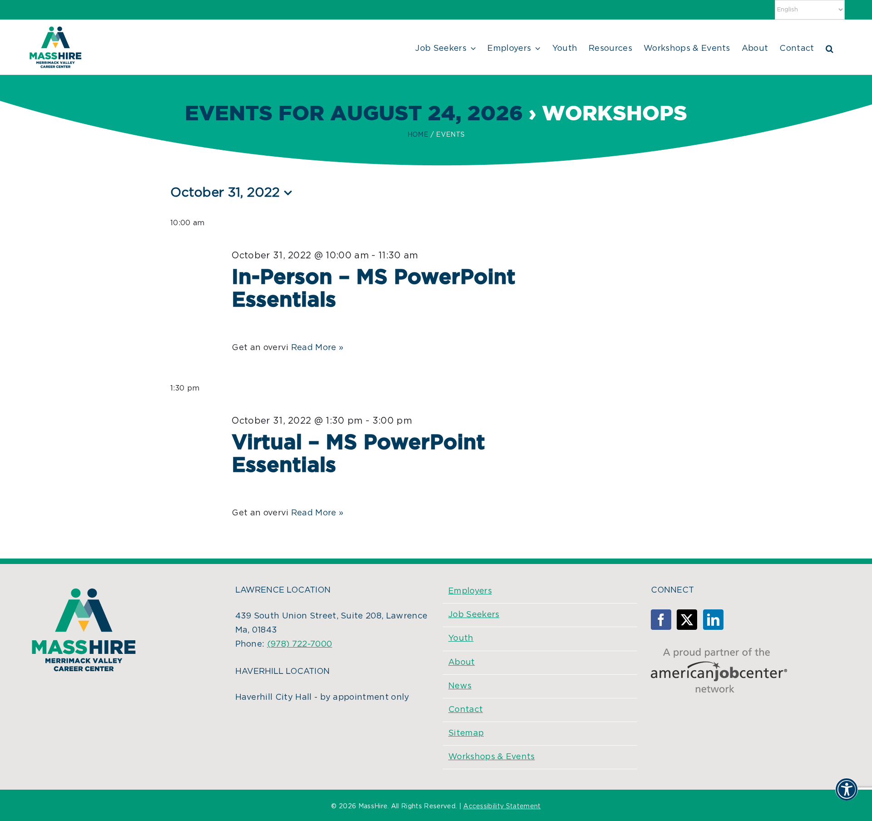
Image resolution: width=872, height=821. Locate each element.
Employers (470, 591)
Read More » (317, 348)
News (459, 686)
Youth (461, 638)
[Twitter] (687, 619)
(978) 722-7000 (299, 644)
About (461, 662)
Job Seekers (474, 615)
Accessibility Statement (501, 806)
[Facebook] (661, 619)
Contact (465, 710)
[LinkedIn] (713, 619)
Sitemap (466, 733)
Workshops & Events (491, 757)
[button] (829, 47)
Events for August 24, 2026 (354, 114)
